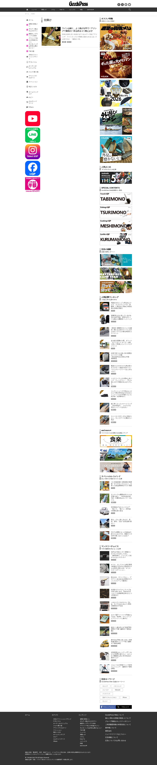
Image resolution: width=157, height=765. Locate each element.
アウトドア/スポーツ (33, 77)
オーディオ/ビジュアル (33, 67)
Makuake (117, 690)
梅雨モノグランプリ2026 (33, 35)
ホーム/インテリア (33, 93)
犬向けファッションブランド (33, 56)
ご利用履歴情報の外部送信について (118, 724)
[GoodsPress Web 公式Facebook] (32, 168)
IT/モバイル (33, 62)
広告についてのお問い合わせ (115, 741)
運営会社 (108, 731)
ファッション (33, 82)
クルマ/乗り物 (33, 72)
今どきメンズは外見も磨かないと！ (33, 46)
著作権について (110, 728)
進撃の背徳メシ (33, 25)
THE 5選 (31, 51)
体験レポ (43, 9)
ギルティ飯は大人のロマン (33, 30)
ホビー (31, 97)
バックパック (106, 693)
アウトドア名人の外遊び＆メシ (33, 40)
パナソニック (117, 686)
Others (31, 107)
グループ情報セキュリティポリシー (118, 721)
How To (62, 9)
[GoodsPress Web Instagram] (32, 151)
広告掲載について (111, 737)
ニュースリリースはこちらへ (115, 734)
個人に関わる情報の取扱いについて (118, 718)
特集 (81, 9)
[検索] (130, 9)
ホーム (27, 14)
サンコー (105, 701)
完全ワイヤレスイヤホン (110, 697)
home (27, 9)
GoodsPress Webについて (114, 715)
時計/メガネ (33, 86)
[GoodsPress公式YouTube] (32, 118)
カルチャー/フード (33, 102)
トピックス (72, 9)
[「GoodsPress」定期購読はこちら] (32, 184)
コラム (53, 9)
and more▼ (90, 9)
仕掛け (33, 14)
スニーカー (106, 690)
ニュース (34, 9)
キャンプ (105, 686)
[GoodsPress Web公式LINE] (32, 135)
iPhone (125, 697)
